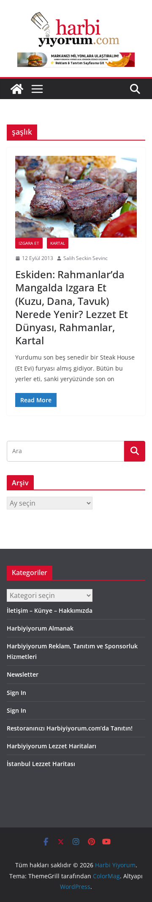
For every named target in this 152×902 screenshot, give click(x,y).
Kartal (57, 243)
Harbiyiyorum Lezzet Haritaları (51, 746)
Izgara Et (29, 243)
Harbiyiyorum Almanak (40, 628)
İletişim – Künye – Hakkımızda (49, 610)
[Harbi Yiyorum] (17, 89)
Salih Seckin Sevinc (85, 258)
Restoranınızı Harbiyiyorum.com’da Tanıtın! (70, 728)
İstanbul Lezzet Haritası (41, 764)
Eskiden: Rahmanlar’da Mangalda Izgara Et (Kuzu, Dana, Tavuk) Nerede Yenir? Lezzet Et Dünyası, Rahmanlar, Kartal (71, 307)
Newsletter (22, 674)
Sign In (16, 693)
